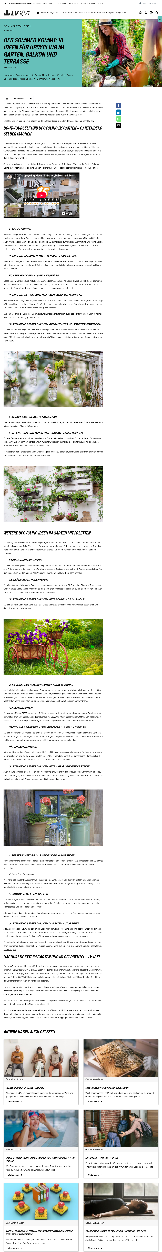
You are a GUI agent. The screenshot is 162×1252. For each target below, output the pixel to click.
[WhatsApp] (118, 119)
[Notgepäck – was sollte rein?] (121, 1111)
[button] (19, 98)
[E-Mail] (118, 125)
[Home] (38, 12)
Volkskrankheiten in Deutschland (25, 1088)
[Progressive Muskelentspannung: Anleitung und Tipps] (121, 1185)
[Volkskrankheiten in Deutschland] (41, 1041)
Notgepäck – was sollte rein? (101, 1158)
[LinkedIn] (118, 112)
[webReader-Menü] (7, 98)
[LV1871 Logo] (17, 11)
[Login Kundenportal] (145, 13)
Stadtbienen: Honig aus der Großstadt (107, 1088)
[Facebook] (118, 105)
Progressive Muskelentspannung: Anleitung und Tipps (115, 1231)
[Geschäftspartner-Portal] (140, 13)
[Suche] (156, 13)
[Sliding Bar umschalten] (151, 13)
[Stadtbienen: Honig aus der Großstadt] (121, 1041)
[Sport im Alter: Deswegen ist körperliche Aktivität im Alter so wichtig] (41, 1111)
